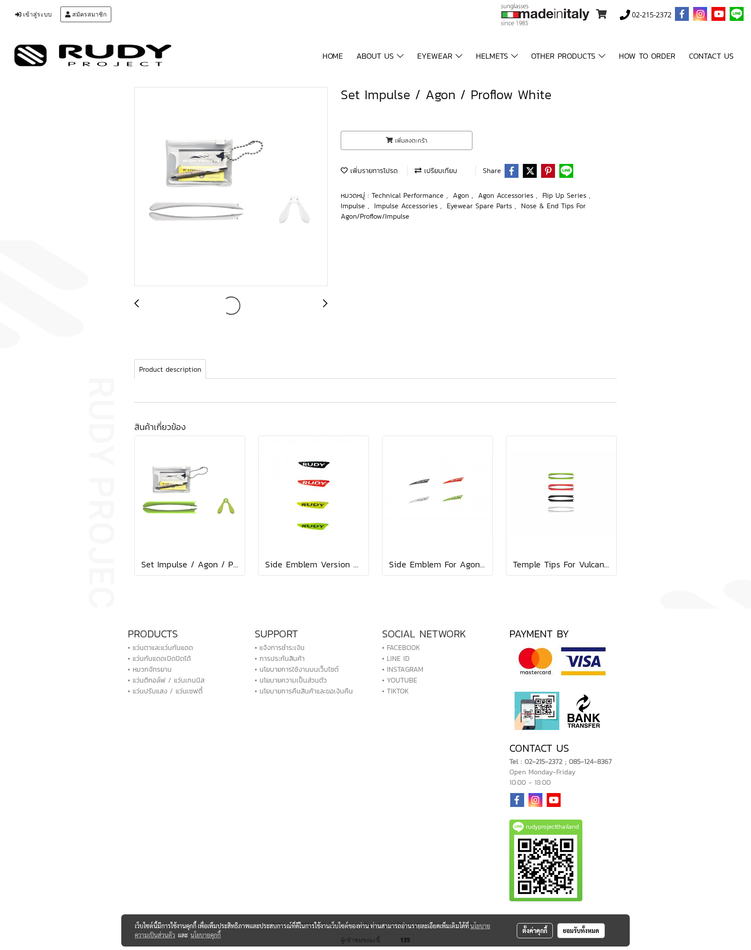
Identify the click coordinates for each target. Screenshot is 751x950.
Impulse (354, 205)
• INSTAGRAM (402, 669)
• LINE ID (395, 658)
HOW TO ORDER (647, 56)
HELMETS (493, 56)
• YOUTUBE (399, 680)
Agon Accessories (507, 195)
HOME (332, 56)
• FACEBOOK (401, 647)
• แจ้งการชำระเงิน (280, 647)
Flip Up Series (565, 195)
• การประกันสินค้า (280, 658)
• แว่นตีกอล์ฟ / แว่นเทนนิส (166, 680)
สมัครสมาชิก (88, 14)
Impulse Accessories (407, 205)
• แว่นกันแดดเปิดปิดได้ (159, 658)
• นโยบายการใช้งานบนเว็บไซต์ (297, 669)
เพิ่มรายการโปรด (373, 170)
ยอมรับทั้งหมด (581, 930)
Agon (462, 195)
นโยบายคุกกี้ (205, 935)
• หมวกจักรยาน (150, 669)
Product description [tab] (170, 369)
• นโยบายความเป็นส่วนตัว (291, 680)
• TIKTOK (395, 691)
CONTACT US (711, 56)
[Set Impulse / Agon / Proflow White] (231, 187)
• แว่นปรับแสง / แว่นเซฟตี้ (165, 691)
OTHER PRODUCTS (564, 56)
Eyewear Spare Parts (481, 205)
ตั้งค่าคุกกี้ (534, 930)
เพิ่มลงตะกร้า (410, 140)
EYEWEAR (436, 56)
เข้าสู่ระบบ (36, 14)
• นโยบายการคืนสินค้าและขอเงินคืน (304, 691)
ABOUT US (376, 56)
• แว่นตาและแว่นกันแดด (160, 647)
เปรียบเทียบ (439, 170)
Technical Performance (409, 195)
